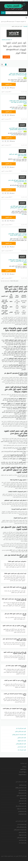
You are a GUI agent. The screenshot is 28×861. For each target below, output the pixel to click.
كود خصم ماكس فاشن (20, 731)
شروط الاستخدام (22, 772)
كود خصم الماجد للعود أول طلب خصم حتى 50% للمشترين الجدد (17, 181)
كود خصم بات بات (22, 750)
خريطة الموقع (23, 769)
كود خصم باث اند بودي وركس (19, 735)
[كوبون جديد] (14, 6)
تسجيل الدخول (4, 21)
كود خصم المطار (22, 785)
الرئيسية (25, 26)
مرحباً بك (24, 767)
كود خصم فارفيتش (22, 811)
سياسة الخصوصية (22, 774)
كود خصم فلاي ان (22, 814)
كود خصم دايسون (22, 801)
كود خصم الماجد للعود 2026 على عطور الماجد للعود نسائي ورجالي (18, 207)
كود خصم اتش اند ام (21, 728)
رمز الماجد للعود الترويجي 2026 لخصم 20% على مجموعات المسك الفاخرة (18, 234)
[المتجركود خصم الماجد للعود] (14, 33)
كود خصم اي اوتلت (22, 793)
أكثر (12, 81)
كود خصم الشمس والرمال (21, 788)
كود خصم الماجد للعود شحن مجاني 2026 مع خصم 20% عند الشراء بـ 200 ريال (18, 74)
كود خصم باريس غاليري (21, 795)
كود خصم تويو (23, 798)
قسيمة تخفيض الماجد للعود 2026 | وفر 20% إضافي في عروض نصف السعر (18, 102)
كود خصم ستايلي (22, 738)
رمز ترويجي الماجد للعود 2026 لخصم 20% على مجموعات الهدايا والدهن (18, 129)
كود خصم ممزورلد (22, 741)
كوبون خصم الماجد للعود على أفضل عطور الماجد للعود (18, 155)
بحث (3, 13)
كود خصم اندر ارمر (22, 790)
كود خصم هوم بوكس (21, 744)
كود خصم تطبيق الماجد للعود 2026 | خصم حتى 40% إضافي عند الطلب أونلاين (17, 261)
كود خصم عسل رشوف (21, 809)
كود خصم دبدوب (22, 803)
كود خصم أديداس (22, 747)
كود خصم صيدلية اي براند (21, 806)
